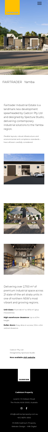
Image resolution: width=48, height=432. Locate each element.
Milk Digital (31, 426)
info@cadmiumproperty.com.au (24, 414)
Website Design (18, 426)
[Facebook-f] (26, 408)
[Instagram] (21, 408)
